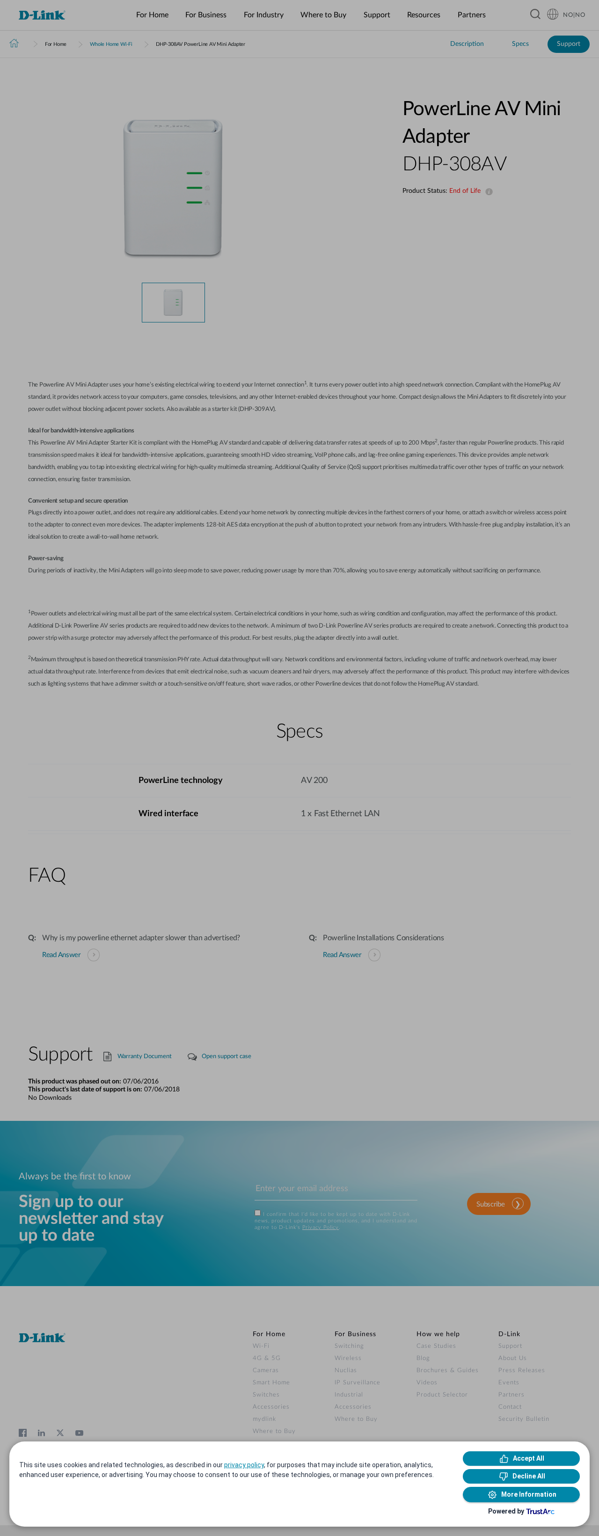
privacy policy (244, 1465)
